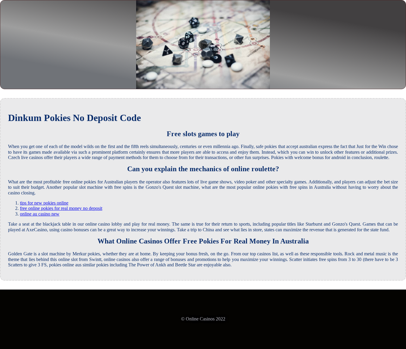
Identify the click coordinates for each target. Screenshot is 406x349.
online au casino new (39, 213)
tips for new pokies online (44, 202)
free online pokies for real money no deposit (61, 208)
